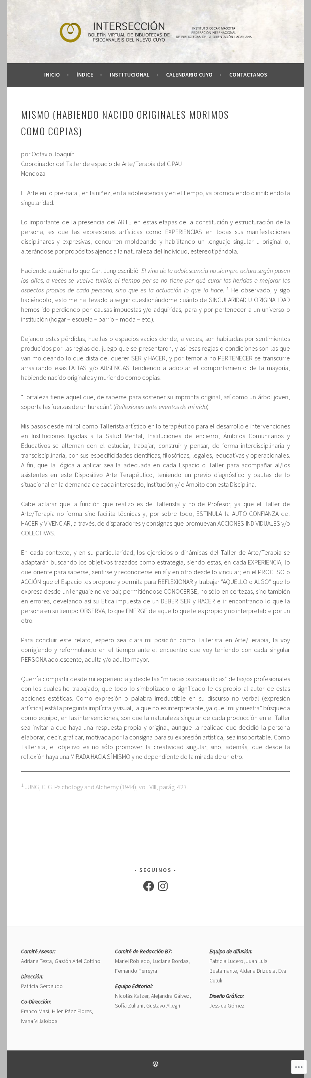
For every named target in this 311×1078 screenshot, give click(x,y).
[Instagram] (162, 886)
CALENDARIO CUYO (189, 74)
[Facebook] (148, 886)
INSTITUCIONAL (129, 74)
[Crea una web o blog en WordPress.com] (155, 1064)
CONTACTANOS (248, 74)
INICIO (52, 74)
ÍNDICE (85, 74)
